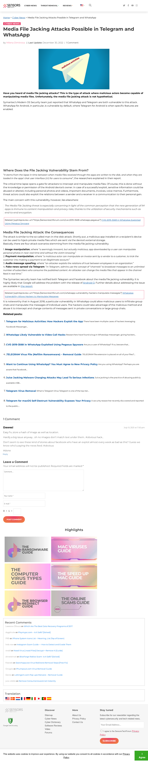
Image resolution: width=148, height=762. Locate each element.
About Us (76, 715)
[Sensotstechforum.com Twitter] (124, 5)
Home (6, 17)
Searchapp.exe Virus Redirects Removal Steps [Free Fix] (42, 663)
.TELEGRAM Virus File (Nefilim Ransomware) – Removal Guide (43, 354)
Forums (48, 732)
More (75, 710)
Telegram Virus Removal (21, 391)
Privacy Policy (79, 718)
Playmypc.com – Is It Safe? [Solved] (34, 632)
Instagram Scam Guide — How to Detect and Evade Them (44, 644)
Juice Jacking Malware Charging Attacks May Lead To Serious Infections (50, 377)
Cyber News (30, 5)
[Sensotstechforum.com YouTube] (132, 5)
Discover (50, 710)
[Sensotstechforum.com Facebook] (128, 5)
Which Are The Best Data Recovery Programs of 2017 (48, 626)
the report (27, 286)
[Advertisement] (74, 140)
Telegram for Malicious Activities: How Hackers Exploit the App (44, 321)
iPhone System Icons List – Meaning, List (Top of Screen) (38, 638)
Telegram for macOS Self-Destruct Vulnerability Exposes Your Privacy (48, 400)
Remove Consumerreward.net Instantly (37, 681)
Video (47, 728)
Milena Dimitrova (15, 42)
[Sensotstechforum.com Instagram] (137, 5)
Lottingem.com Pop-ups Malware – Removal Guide (38, 675)
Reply (5, 454)
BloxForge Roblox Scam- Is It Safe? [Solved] (40, 656)
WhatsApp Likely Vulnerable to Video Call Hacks (35, 334)
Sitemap (49, 715)
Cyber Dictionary (53, 721)
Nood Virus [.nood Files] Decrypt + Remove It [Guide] (38, 650)
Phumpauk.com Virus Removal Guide (34, 669)
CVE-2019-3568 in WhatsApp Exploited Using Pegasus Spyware (44, 344)
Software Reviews (53, 725)
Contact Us (77, 721)
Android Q (89, 282)
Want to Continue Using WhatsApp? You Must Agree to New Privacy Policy (52, 364)
